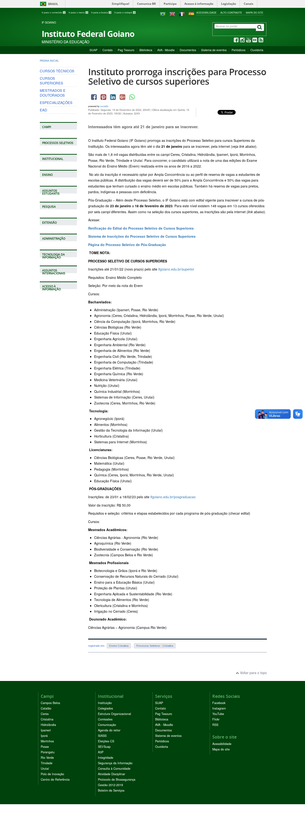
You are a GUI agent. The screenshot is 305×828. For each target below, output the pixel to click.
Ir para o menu (78, 12)
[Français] (182, 13)
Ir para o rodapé (124, 12)
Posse (45, 746)
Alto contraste (231, 12)
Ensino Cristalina (118, 645)
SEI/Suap (104, 746)
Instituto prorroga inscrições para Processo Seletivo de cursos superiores (177, 76)
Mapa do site (254, 12)
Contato (107, 50)
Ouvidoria (256, 50)
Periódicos (238, 50)
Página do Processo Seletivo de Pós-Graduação (127, 244)
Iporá (44, 736)
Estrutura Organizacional (114, 714)
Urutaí (45, 768)
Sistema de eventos (214, 50)
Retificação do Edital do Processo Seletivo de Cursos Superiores (141, 228)
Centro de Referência (55, 779)
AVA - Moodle (166, 50)
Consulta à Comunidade (114, 768)
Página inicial (49, 60)
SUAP (93, 50)
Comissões (105, 719)
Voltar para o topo (253, 672)
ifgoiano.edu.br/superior (176, 269)
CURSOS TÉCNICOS (57, 70)
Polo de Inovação (52, 774)
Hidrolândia (48, 725)
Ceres (45, 714)
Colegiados (105, 708)
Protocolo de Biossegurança (116, 779)
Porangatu (48, 752)
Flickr (215, 719)
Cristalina (47, 719)
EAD (43, 109)
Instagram (219, 708)
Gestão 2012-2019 (110, 785)
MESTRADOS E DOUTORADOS (53, 93)
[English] (172, 13)
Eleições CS (106, 741)
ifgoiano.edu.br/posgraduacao (173, 496)
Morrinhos (47, 741)
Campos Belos (50, 703)
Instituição (105, 703)
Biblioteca (145, 50)
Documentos (188, 50)
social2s (104, 106)
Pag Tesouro (126, 50)
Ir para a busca (101, 12)
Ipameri (46, 730)
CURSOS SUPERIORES (51, 80)
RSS (215, 725)
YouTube (218, 714)
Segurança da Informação (115, 763)
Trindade (46, 763)
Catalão (46, 708)
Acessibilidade (206, 12)
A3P (100, 752)
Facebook (218, 703)
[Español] (191, 13)
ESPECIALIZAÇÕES (56, 102)
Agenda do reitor (109, 730)
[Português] (163, 13)
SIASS (102, 736)
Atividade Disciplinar (111, 774)
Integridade (105, 757)
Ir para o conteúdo (53, 12)
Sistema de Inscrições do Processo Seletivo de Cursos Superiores (142, 236)
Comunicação (107, 725)
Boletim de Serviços (111, 790)
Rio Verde (47, 757)
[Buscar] (260, 27)
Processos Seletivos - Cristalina (154, 645)
